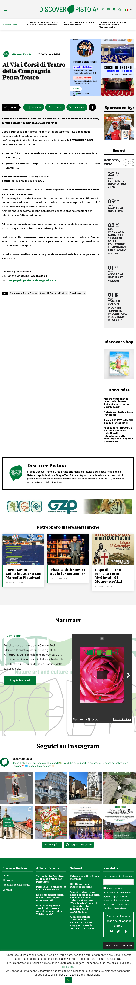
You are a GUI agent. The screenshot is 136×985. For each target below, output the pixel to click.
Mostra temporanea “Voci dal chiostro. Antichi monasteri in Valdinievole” (116, 403)
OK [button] (68, 980)
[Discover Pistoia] (6, 54)
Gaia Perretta (77, 293)
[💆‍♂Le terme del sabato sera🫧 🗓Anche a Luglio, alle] (85, 822)
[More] (92, 107)
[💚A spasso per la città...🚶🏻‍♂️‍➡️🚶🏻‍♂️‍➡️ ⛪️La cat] (85, 788)
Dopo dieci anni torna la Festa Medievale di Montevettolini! (112, 24)
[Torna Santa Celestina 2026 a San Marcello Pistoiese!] (23, 549)
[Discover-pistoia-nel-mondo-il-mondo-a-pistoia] (68, 9)
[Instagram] (103, 9)
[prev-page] (27, 24)
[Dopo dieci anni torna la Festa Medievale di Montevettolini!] (113, 549)
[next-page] (133, 24)
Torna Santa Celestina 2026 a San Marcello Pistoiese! (45, 23)
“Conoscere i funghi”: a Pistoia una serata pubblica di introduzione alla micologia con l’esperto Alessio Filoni (118, 434)
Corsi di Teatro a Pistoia (53, 293)
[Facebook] (97, 9)
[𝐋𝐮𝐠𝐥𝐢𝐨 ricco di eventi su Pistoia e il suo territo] (16, 822)
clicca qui (67, 966)
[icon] (113, 9)
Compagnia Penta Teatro (24, 293)
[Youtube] (108, 9)
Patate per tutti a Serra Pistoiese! (119, 413)
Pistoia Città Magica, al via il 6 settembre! (79, 23)
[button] (128, 9)
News (76, 88)
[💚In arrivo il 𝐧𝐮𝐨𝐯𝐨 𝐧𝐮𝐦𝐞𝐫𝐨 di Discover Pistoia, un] (16, 788)
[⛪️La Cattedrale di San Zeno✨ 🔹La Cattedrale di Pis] (51, 788)
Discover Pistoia (21, 54)
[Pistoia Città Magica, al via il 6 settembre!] (68, 549)
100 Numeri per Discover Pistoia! (81, 885)
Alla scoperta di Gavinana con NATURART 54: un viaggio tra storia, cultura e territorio (82, 922)
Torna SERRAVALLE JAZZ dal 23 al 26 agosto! (118, 421)
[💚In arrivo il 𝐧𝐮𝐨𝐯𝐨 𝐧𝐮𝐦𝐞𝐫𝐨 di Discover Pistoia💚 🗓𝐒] (51, 822)
